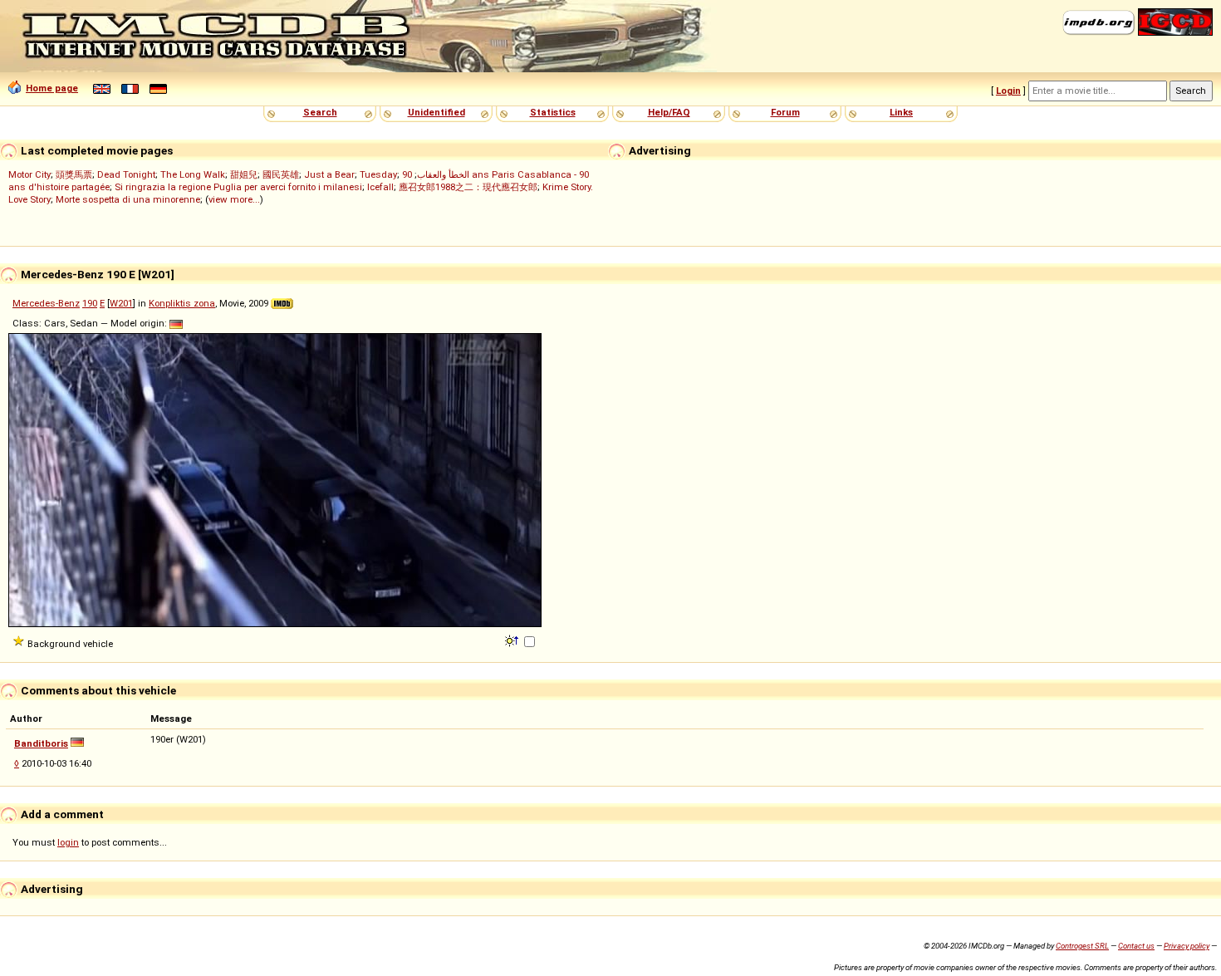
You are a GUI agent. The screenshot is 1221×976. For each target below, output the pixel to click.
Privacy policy (1186, 945)
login (68, 842)
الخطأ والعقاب (443, 174)
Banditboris (41, 743)
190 (89, 303)
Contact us (1136, 945)
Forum (785, 112)
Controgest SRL (1082, 945)
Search (320, 112)
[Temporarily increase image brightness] (513, 639)
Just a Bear (329, 174)
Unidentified (436, 112)
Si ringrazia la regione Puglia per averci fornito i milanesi (238, 187)
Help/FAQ (669, 112)
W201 (121, 303)
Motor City (29, 174)
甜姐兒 (243, 174)
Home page (52, 88)
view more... (234, 199)
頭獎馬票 (74, 174)
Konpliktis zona (182, 303)
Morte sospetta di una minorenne (128, 199)
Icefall (380, 187)
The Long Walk (192, 174)
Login (1008, 90)
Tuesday (378, 174)
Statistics (553, 112)
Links (901, 112)
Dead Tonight (126, 174)
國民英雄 (280, 174)
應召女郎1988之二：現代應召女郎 (468, 187)
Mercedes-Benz (46, 303)
